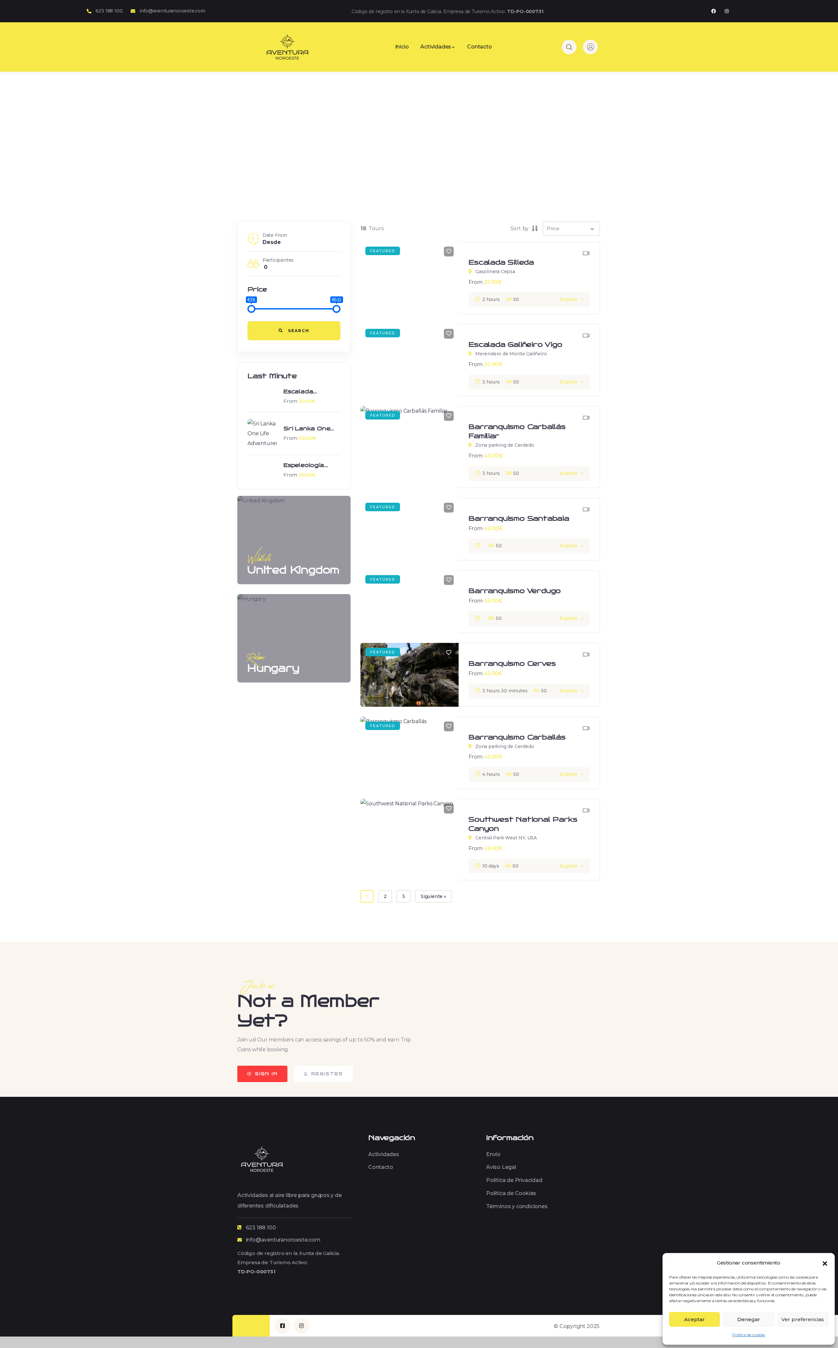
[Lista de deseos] (449, 251)
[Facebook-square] (282, 1326)
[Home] (287, 46)
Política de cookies (748, 1334)
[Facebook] (713, 11)
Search (297, 330)
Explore (568, 299)
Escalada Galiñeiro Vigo (305, 391)
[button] (825, 1263)
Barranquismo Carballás (517, 737)
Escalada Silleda (501, 262)
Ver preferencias (802, 1319)
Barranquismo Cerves (512, 663)
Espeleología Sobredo (303, 465)
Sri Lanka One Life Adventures (310, 428)
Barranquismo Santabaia (518, 518)
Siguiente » (433, 896)
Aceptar (694, 1319)
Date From (275, 235)
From (290, 401)
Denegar (748, 1319)
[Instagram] (727, 11)
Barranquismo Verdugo (514, 591)
